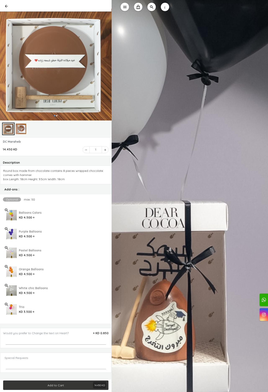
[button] (56, 189)
